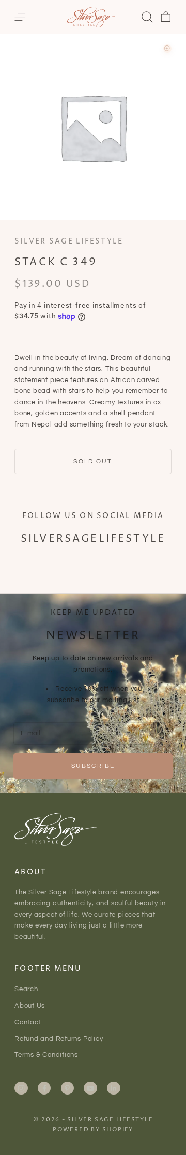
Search (26, 989)
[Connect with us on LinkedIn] (114, 1088)
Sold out (92, 461)
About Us (29, 1005)
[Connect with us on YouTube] (90, 1088)
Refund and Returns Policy (58, 1038)
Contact (27, 1022)
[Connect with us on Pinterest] (67, 1088)
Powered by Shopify (93, 1129)
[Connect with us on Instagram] (21, 1088)
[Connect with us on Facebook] (44, 1088)
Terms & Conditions (46, 1054)
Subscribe (93, 766)
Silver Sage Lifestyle (68, 241)
